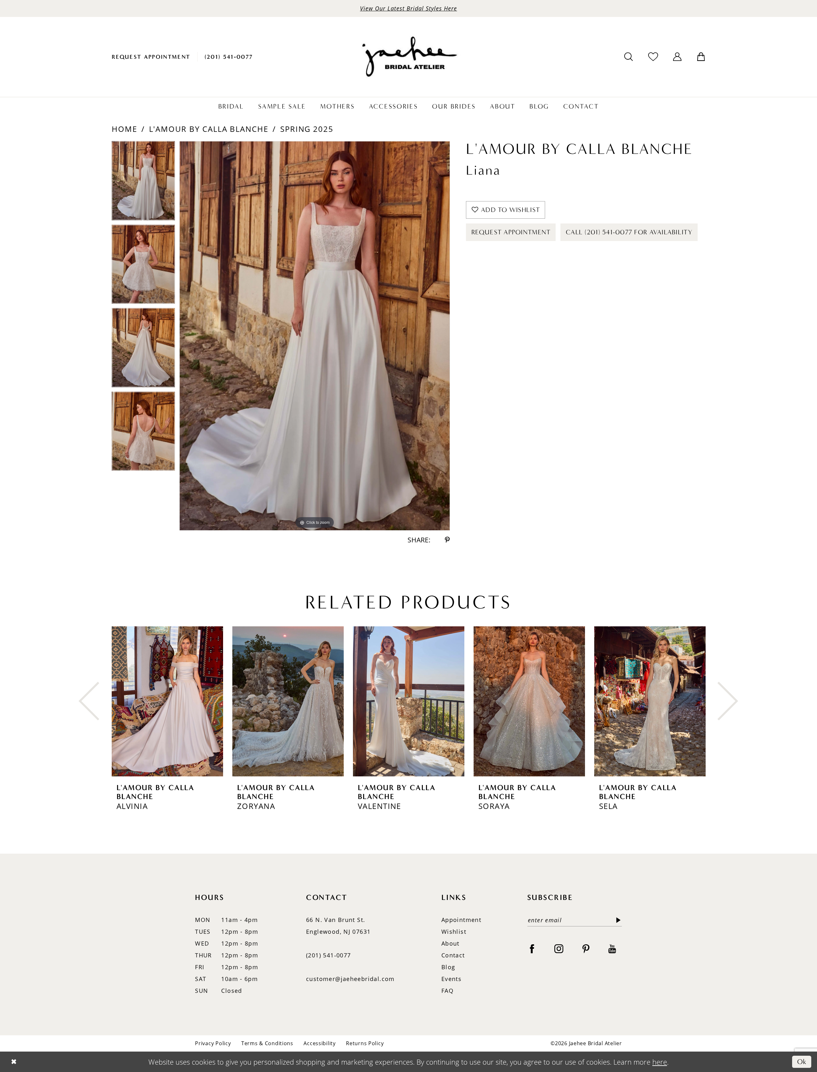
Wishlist (453, 931)
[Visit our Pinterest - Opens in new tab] (586, 948)
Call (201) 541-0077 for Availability (629, 232)
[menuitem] (151, 56)
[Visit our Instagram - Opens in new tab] (559, 948)
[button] (677, 57)
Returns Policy (365, 1043)
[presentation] (167, 701)
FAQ (447, 990)
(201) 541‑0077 (328, 955)
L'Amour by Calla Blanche (208, 129)
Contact (453, 955)
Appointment (461, 920)
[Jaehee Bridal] (408, 56)
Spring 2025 (307, 129)
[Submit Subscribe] (616, 920)
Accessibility (319, 1043)
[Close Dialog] (14, 1061)
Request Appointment (511, 232)
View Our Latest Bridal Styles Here (408, 8)
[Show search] (629, 57)
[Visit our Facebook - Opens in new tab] (532, 948)
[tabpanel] (143, 183)
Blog (448, 967)
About (450, 943)
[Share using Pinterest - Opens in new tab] (447, 540)
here (659, 1062)
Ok (802, 1062)
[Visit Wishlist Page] (653, 57)
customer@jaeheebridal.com (350, 979)
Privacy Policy (213, 1043)
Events (451, 979)
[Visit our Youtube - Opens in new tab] (612, 948)
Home (124, 129)
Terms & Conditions (267, 1043)
